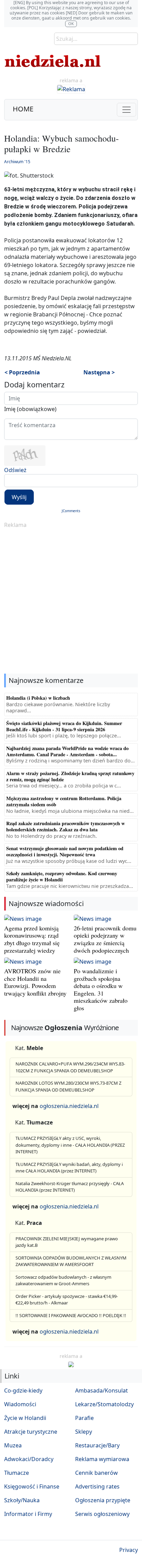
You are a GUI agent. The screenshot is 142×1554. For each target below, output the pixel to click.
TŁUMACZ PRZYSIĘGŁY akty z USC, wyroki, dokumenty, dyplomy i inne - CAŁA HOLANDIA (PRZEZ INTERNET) (70, 1145)
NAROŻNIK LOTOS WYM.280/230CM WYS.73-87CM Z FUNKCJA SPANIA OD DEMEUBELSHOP (68, 1086)
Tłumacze (16, 1473)
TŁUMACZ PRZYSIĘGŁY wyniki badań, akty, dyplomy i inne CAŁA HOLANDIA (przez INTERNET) (69, 1167)
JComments (71, 510)
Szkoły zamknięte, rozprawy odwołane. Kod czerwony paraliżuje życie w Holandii (61, 876)
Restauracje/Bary (97, 1445)
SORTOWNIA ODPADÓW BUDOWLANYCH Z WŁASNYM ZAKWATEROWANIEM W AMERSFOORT (71, 1261)
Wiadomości (20, 1404)
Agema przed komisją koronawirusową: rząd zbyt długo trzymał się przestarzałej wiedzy (32, 939)
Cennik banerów (96, 1473)
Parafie (84, 1418)
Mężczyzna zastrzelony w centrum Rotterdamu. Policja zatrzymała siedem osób (63, 801)
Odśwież (15, 470)
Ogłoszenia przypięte (102, 1500)
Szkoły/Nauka (22, 1500)
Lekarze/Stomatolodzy (104, 1404)
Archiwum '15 (17, 162)
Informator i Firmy (28, 1514)
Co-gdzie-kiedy (23, 1390)
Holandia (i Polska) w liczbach (38, 697)
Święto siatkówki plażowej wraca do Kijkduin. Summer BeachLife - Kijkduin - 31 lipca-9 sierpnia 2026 (64, 726)
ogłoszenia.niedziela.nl (69, 1106)
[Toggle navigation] (126, 110)
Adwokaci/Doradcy (28, 1459)
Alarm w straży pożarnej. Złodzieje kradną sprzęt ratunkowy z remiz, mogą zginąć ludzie (70, 776)
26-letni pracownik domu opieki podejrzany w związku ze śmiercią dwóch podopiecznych (105, 939)
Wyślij (19, 497)
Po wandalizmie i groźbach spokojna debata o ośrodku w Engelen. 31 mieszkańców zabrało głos (101, 989)
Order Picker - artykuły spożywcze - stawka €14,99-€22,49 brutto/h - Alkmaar (67, 1299)
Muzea (13, 1445)
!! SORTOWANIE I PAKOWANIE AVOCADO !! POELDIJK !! (71, 1315)
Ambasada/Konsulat (101, 1390)
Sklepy (83, 1431)
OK (71, 23)
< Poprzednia (22, 372)
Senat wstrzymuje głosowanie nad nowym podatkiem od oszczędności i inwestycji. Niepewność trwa (64, 851)
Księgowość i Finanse (31, 1486)
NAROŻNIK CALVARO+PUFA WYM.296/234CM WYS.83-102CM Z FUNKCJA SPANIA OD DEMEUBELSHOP (70, 1067)
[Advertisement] (71, 601)
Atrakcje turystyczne (30, 1431)
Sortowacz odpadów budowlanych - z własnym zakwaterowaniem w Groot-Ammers (63, 1280)
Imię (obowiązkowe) (30, 409)
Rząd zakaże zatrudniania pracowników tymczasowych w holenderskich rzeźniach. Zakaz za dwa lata (65, 826)
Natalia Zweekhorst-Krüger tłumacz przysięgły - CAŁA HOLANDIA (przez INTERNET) (70, 1186)
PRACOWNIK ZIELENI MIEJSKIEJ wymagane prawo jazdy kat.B (67, 1242)
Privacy (128, 1550)
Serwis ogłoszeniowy (102, 1514)
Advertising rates (97, 1486)
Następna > (99, 372)
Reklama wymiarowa (102, 1459)
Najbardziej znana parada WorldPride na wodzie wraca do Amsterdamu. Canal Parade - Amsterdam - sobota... (67, 751)
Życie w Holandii (25, 1418)
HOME (23, 108)
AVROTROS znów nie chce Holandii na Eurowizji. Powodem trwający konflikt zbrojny (35, 982)
